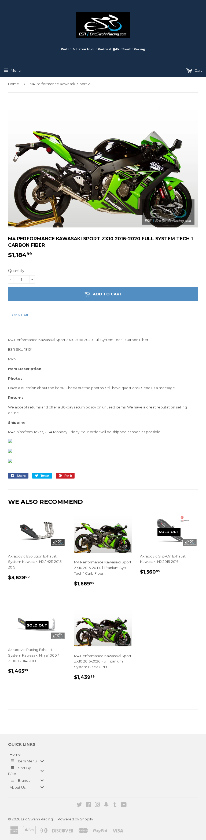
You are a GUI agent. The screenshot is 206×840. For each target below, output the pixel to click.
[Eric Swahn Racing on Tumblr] (114, 805)
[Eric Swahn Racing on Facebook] (88, 805)
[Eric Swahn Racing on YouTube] (124, 805)
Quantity (16, 270)
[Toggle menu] (42, 761)
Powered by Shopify (75, 819)
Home (13, 84)
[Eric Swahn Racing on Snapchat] (106, 805)
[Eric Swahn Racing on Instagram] (97, 805)
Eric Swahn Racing (37, 819)
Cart (198, 70)
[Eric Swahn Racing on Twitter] (79, 805)
